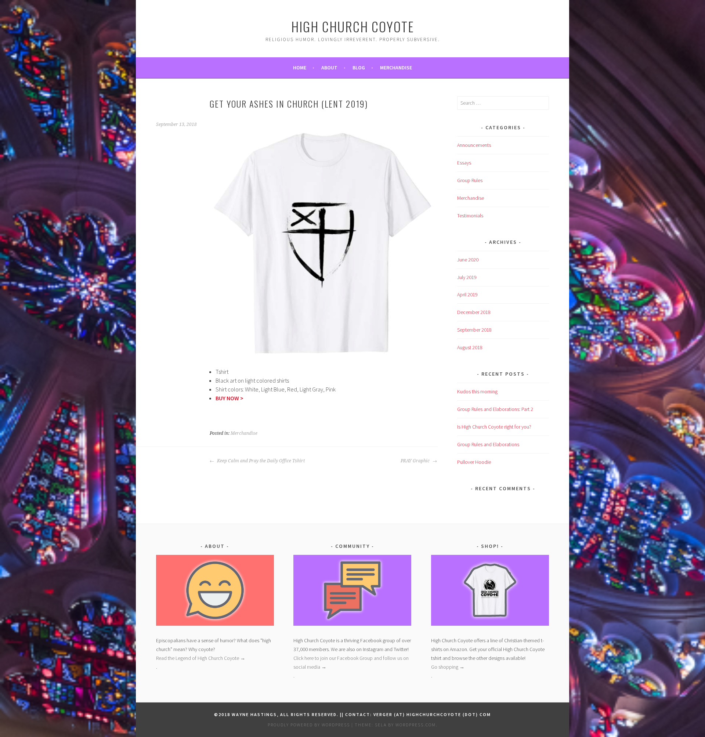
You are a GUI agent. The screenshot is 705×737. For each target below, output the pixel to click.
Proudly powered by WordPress (309, 724)
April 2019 (467, 294)
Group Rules (469, 180)
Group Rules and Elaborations (488, 444)
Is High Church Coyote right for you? (494, 426)
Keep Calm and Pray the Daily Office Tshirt (260, 460)
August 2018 (469, 347)
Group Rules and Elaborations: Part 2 (495, 409)
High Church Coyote (352, 26)
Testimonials (470, 215)
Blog (358, 67)
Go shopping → (447, 667)
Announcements (474, 145)
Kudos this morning (477, 391)
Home (299, 67)
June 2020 (467, 259)
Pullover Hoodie (474, 462)
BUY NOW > (229, 398)
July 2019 (467, 277)
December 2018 (474, 312)
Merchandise (396, 67)
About (329, 67)
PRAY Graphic (416, 460)
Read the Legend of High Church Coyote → (200, 658)
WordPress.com (415, 724)
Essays (464, 162)
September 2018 (474, 329)
